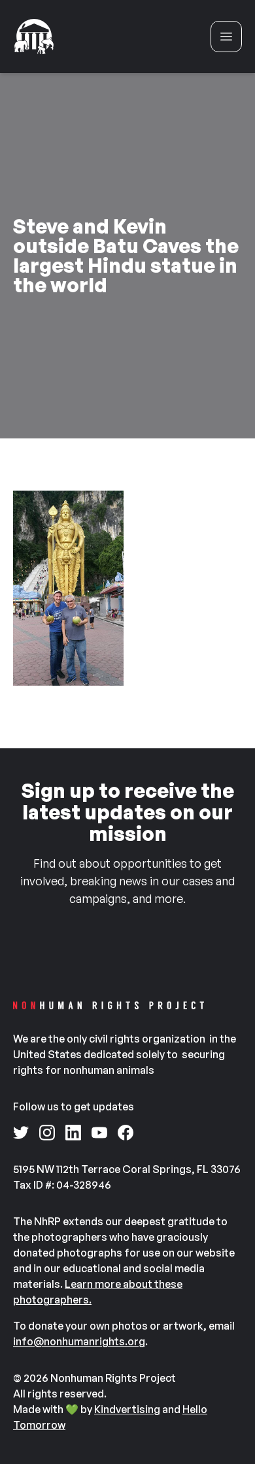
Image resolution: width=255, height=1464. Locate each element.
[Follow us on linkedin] (73, 1132)
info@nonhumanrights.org (79, 1341)
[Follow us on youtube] (99, 1132)
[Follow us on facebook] (125, 1132)
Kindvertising (127, 1409)
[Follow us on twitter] (21, 1132)
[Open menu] (226, 36)
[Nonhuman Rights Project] (34, 36)
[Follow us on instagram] (47, 1132)
